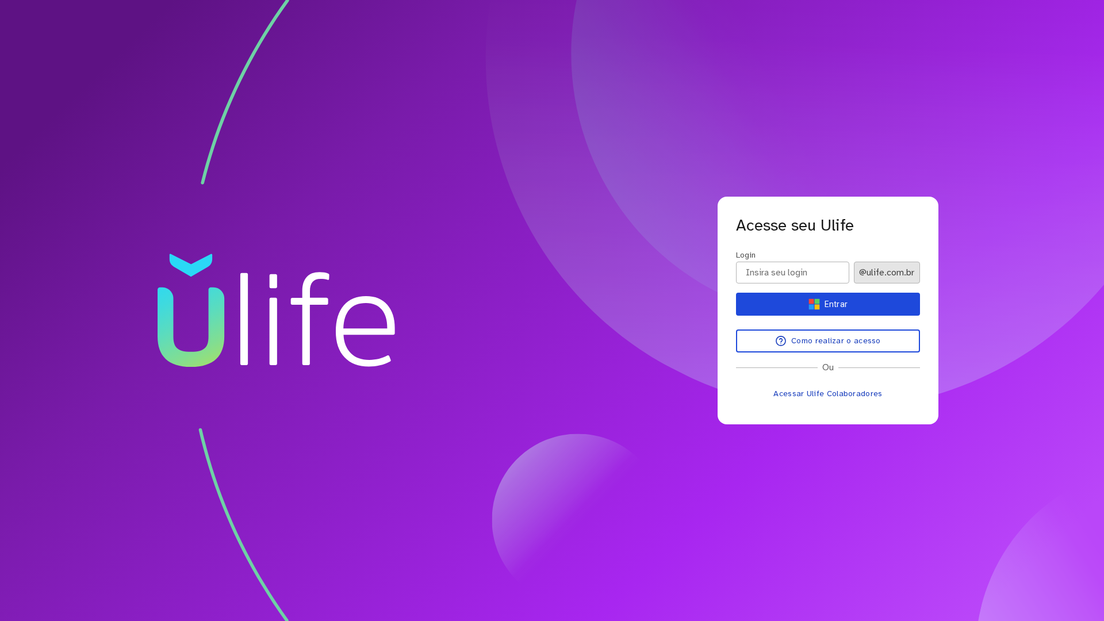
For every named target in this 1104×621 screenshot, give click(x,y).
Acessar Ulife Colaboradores (827, 393)
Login (746, 255)
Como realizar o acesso (836, 341)
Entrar (836, 304)
